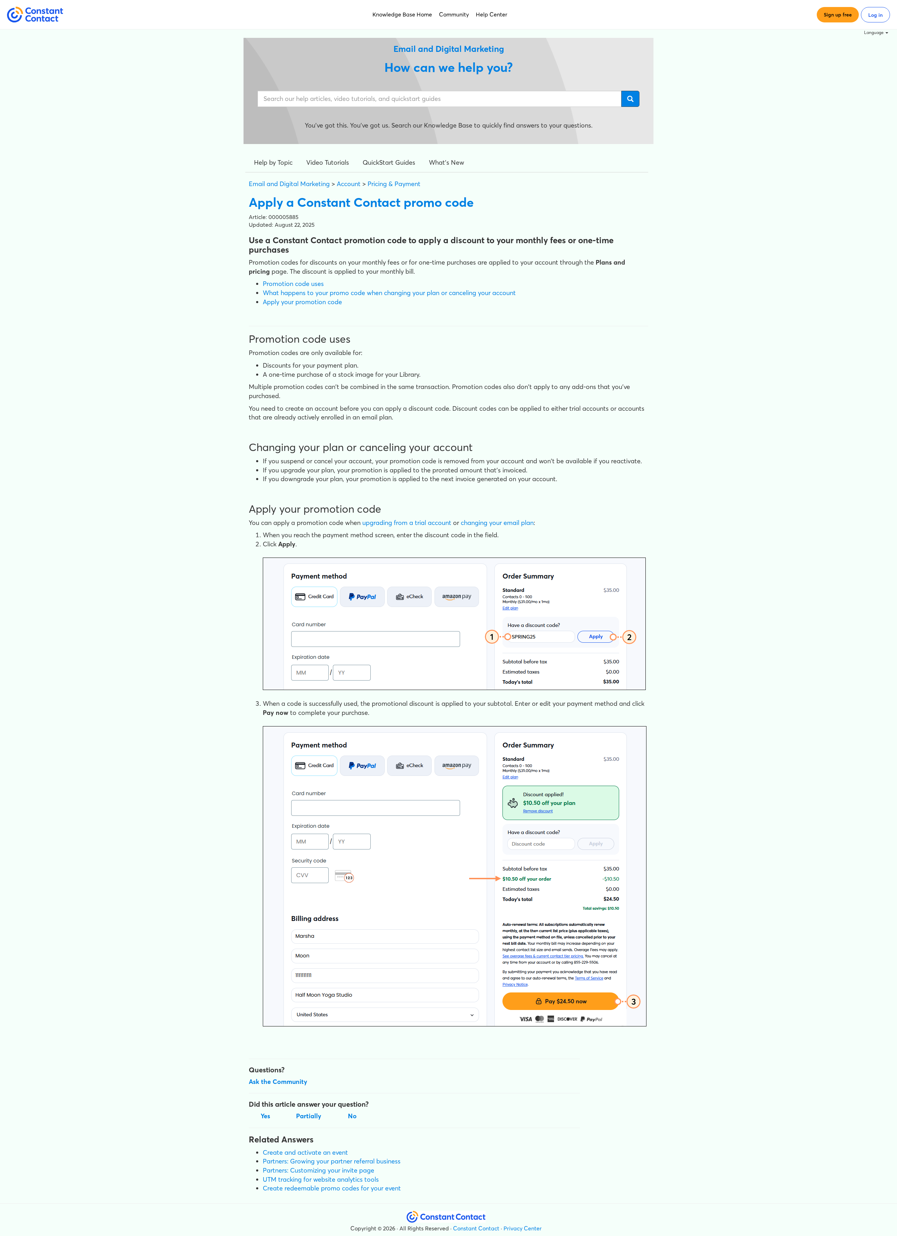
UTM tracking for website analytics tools (321, 1179)
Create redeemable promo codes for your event (332, 1188)
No (352, 1116)
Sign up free (838, 15)
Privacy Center (523, 1228)
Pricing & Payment (394, 184)
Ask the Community (278, 1082)
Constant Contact (476, 1228)
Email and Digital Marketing (289, 184)
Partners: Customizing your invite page (318, 1170)
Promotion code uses (293, 284)
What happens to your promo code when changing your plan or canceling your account (389, 293)
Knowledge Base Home (402, 14)
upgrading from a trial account (406, 523)
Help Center (491, 14)
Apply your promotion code (302, 302)
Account (349, 184)
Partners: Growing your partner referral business (331, 1161)
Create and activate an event (305, 1152)
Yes (265, 1116)
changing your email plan (497, 523)
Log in (875, 15)
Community (454, 14)
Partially (308, 1116)
